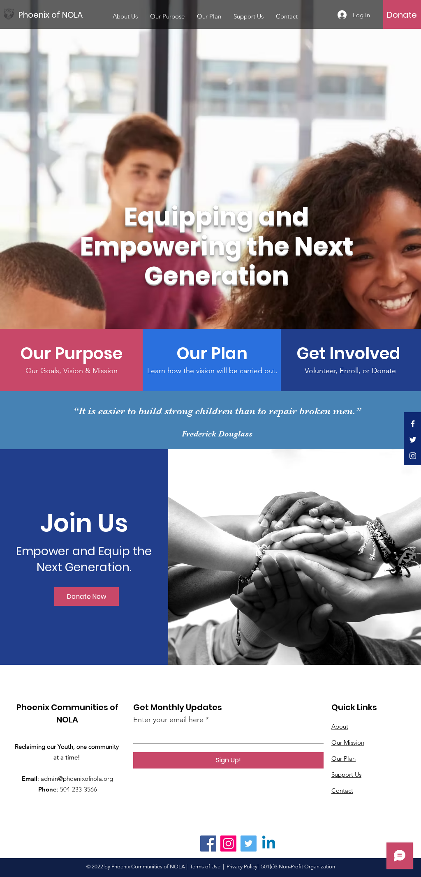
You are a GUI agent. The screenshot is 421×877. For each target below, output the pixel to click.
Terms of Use (205, 866)
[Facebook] (412, 423)
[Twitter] (412, 439)
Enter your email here (168, 719)
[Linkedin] (269, 843)
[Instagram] (412, 455)
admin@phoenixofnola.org (77, 778)
